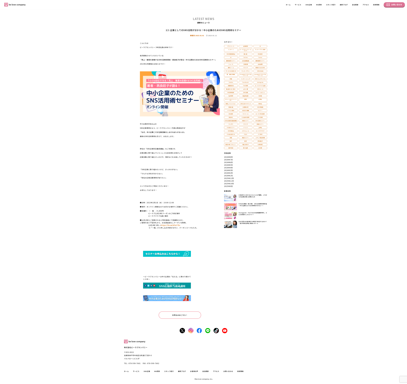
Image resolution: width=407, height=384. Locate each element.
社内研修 (231, 96)
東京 (245, 141)
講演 (245, 99)
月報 (231, 79)
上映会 (260, 127)
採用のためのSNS (260, 67)
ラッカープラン (246, 71)
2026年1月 (228, 175)
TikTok (245, 57)
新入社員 (245, 148)
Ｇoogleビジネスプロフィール (246, 75)
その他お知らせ (231, 134)
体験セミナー (245, 120)
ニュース (231, 64)
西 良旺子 (260, 141)
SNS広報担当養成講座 (231, 120)
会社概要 (355, 5)
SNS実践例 (260, 107)
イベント (245, 127)
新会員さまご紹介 (231, 89)
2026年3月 (228, 170)
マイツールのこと (260, 92)
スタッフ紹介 (331, 5)
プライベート (230, 46)
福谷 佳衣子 (246, 144)
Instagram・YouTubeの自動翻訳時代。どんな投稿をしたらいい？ (253, 213)
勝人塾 (245, 54)
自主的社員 (245, 96)
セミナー (260, 110)
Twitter (231, 82)
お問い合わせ (396, 4)
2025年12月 (229, 178)
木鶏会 (260, 99)
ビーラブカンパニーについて (245, 50)
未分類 (260, 148)
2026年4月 (228, 168)
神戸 (231, 141)
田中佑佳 (231, 148)
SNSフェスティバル (260, 79)
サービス (298, 5)
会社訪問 (260, 64)
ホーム (288, 5)
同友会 (260, 103)
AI (260, 46)
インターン (231, 49)
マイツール (245, 114)
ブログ (245, 134)
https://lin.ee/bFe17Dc (170, 225)
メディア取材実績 (260, 137)
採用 (231, 137)
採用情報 (376, 5)
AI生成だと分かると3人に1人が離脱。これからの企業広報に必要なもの (253, 196)
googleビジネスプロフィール (260, 75)
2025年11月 (229, 181)
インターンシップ (245, 79)
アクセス (366, 5)
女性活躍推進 (245, 61)
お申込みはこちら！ (179, 315)
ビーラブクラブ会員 (260, 85)
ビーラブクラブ (260, 131)
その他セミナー (231, 127)
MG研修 (319, 5)
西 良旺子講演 (231, 74)
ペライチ (245, 67)
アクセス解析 (230, 110)
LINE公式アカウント (245, 103)
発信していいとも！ (231, 103)
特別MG (231, 117)
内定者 (260, 96)
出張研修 (245, 46)
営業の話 (231, 107)
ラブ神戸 (260, 134)
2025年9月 (228, 186)
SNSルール (260, 89)
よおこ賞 (245, 89)
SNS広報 (308, 5)
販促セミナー (245, 137)
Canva (260, 57)
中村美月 (260, 54)
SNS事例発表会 (231, 54)
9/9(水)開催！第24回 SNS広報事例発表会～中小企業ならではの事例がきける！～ (253, 204)
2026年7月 (228, 160)
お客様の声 (245, 107)
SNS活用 (245, 92)
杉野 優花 (260, 144)
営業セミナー (260, 124)
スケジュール (245, 131)
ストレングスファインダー (231, 99)
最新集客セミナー (231, 61)
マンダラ (231, 124)
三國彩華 (245, 64)
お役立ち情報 (245, 110)
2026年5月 (228, 165)
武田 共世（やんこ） (230, 144)
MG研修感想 (231, 92)
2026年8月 (228, 157)
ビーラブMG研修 (260, 114)
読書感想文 (231, 85)
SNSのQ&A (260, 71)
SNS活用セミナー (260, 120)
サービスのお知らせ (231, 71)
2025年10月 (229, 183)
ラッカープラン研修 (260, 49)
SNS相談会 (231, 131)
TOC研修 (245, 85)
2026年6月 (228, 162)
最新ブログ (344, 5)
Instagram (260, 82)
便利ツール (231, 67)
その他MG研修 (245, 117)
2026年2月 (228, 173)
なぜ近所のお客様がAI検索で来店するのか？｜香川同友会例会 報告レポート (253, 222)
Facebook (245, 82)
